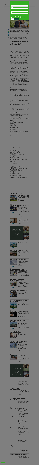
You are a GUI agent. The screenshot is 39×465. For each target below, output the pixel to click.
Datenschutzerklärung (16, 17)
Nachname (12, 7)
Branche (12, 12)
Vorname (12, 4)
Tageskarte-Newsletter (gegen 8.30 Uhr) (16, 16)
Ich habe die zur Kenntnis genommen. (18, 17)
